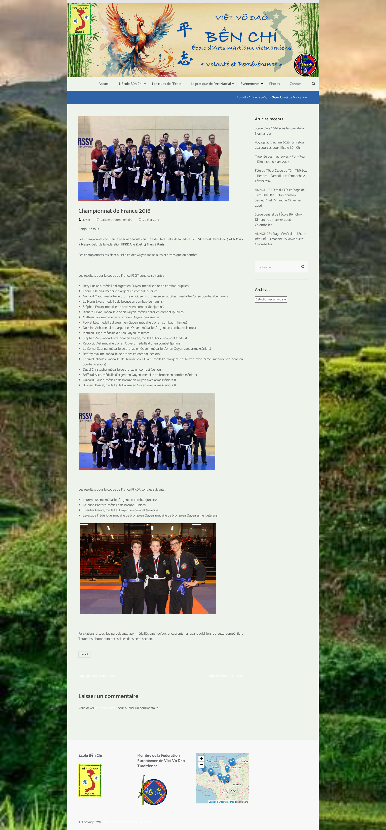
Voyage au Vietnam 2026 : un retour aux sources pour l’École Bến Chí (280, 145)
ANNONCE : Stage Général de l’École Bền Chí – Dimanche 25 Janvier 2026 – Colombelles (281, 239)
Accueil (104, 84)
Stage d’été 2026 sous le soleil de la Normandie (279, 131)
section (147, 639)
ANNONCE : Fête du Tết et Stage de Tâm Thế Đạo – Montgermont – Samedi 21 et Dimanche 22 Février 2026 (280, 197)
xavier (86, 220)
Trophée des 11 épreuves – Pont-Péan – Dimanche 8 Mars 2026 (280, 159)
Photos (274, 84)
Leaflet (212, 801)
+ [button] (201, 758)
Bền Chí (109, 822)
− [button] (201, 764)
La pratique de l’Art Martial (211, 84)
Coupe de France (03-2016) (224, 676)
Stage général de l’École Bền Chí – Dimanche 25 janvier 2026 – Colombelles (278, 220)
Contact (296, 84)
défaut (84, 654)
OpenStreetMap (226, 801)
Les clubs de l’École (166, 84)
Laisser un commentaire (116, 220)
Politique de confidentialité (134, 822)
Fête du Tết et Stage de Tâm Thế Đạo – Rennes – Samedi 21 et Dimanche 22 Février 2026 (281, 176)
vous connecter (106, 708)
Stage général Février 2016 (96, 676)
